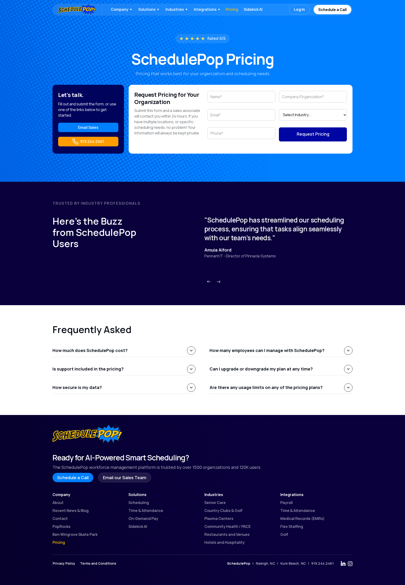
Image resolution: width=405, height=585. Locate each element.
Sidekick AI (253, 9)
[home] (75, 10)
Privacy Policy (64, 563)
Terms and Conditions (98, 563)
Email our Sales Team (124, 477)
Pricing (232, 9)
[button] (121, 9)
